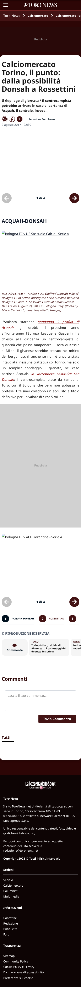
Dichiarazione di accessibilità (23, 972)
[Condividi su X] (19, 119)
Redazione (10, 923)
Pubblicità (10, 929)
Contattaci (10, 918)
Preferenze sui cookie (18, 978)
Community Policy (15, 961)
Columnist (10, 891)
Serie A (8, 880)
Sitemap (9, 956)
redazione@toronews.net (20, 850)
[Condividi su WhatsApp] (4, 119)
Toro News (11, 15)
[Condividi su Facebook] (12, 119)
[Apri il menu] (5, 4)
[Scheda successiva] (74, 198)
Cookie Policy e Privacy (18, 967)
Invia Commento (57, 719)
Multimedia (11, 896)
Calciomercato (38, 16)
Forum (7, 934)
